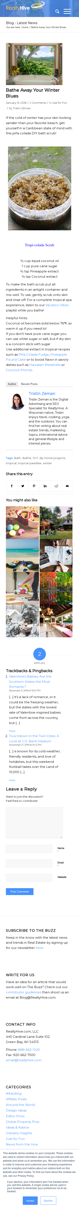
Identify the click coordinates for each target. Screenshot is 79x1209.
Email (61, 864)
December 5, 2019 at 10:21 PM (24, 690)
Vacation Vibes (57, 305)
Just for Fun (59, 102)
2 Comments (38, 102)
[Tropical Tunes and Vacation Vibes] (22, 555)
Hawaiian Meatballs (44, 365)
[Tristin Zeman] (16, 409)
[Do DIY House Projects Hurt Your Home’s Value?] (22, 588)
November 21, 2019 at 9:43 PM (25, 744)
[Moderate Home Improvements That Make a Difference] (56, 522)
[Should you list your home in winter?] (22, 621)
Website (62, 877)
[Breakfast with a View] (56, 621)
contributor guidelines (23, 992)
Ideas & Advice (17, 1127)
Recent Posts (29, 384)
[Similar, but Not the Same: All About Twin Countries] (56, 588)
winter (47, 463)
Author (12, 384)
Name (61, 850)
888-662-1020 (29, 1050)
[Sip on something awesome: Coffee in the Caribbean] (22, 522)
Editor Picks (15, 1116)
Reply (12, 731)
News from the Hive (22, 1144)
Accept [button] (30, 1200)
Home (24, 27)
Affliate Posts (16, 1099)
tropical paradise (29, 463)
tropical (11, 463)
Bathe (26, 458)
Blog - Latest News (21, 23)
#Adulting (13, 1093)
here (39, 948)
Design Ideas (16, 1110)
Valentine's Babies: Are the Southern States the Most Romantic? (30, 681)
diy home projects (52, 458)
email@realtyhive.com (24, 1060)
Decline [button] (48, 1200)
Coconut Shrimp (19, 370)
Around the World (20, 1105)
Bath (17, 458)
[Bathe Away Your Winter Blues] (34, 64)
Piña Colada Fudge (34, 354)
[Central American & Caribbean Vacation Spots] (56, 555)
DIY (35, 458)
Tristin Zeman (22, 108)
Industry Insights (19, 1133)
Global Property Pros (22, 1122)
